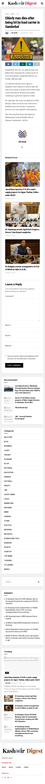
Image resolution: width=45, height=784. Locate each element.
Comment (9, 296)
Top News (8, 556)
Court (7, 450)
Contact (18, 767)
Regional (8, 530)
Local (6, 499)
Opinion (7, 516)
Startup (8, 552)
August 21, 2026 (10, 198)
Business (8, 446)
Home (7, 14)
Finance (7, 477)
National (8, 508)
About (11, 767)
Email (8, 335)
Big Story (8, 437)
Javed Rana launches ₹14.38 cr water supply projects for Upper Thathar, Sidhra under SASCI (21, 192)
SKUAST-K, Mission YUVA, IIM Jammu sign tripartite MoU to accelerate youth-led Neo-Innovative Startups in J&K (23, 638)
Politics (8, 525)
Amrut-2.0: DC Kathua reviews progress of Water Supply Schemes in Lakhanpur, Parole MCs (27, 400)
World (7, 569)
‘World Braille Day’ (21, 408)
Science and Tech (11, 538)
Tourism (8, 560)
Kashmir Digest (8, 758)
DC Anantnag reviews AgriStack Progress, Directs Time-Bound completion (26, 698)
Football (8, 481)
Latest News (9, 494)
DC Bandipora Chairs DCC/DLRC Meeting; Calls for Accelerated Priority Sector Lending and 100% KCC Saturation (22, 601)
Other (6, 521)
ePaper (26, 767)
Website (8, 346)
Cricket (7, 455)
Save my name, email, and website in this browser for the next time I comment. (23, 357)
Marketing (9, 503)
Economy (8, 459)
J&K (17, 14)
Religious (8, 534)
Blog (6, 442)
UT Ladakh (8, 565)
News (12, 14)
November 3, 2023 (27, 33)
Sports (7, 547)
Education (8, 472)
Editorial (8, 468)
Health (7, 486)
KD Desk (14, 33)
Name (8, 325)
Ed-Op (6, 464)
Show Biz (8, 543)
